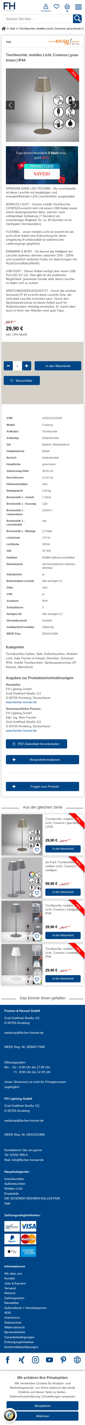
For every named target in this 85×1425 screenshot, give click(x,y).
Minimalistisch (61, 444)
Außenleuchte (50, 438)
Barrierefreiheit (14, 1332)
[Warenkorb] (67, 8)
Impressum (12, 1317)
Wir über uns (13, 1273)
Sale (39, 654)
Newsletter (11, 1303)
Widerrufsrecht (14, 1327)
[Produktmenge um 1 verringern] (8, 365)
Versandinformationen (45, 759)
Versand (10, 1288)
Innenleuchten (14, 1179)
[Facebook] (7, 1360)
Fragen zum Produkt (45, 786)
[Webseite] (77, 1360)
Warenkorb (25, 667)
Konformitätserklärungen (21, 1347)
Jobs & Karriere (15, 1283)
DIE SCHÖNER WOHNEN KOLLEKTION (32, 1198)
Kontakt (9, 1278)
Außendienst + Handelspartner (25, 1308)
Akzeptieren (42, 1406)
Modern (46, 444)
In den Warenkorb (58, 365)
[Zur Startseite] (4, 28)
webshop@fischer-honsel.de (24, 1032)
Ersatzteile (11, 1193)
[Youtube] (49, 1360)
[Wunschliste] (56, 8)
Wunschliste (24, 380)
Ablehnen (42, 1416)
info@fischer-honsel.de (28, 1160)
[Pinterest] (63, 1360)
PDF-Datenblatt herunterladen (39, 744)
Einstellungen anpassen (58, 1396)
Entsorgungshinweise (19, 1342)
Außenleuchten (54, 654)
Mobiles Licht (13, 1188)
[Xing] (21, 1360)
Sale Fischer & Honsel (29, 658)
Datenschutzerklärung (25, 1396)
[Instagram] (35, 1360)
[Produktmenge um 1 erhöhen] (26, 365)
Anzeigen (65, 678)
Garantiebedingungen (19, 1337)
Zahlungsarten (14, 1298)
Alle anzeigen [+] (52, 581)
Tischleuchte (49, 431)
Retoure (9, 1293)
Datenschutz (13, 1322)
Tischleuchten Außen (20, 654)
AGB (7, 1312)
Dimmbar (52, 658)
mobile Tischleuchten (28, 662)
